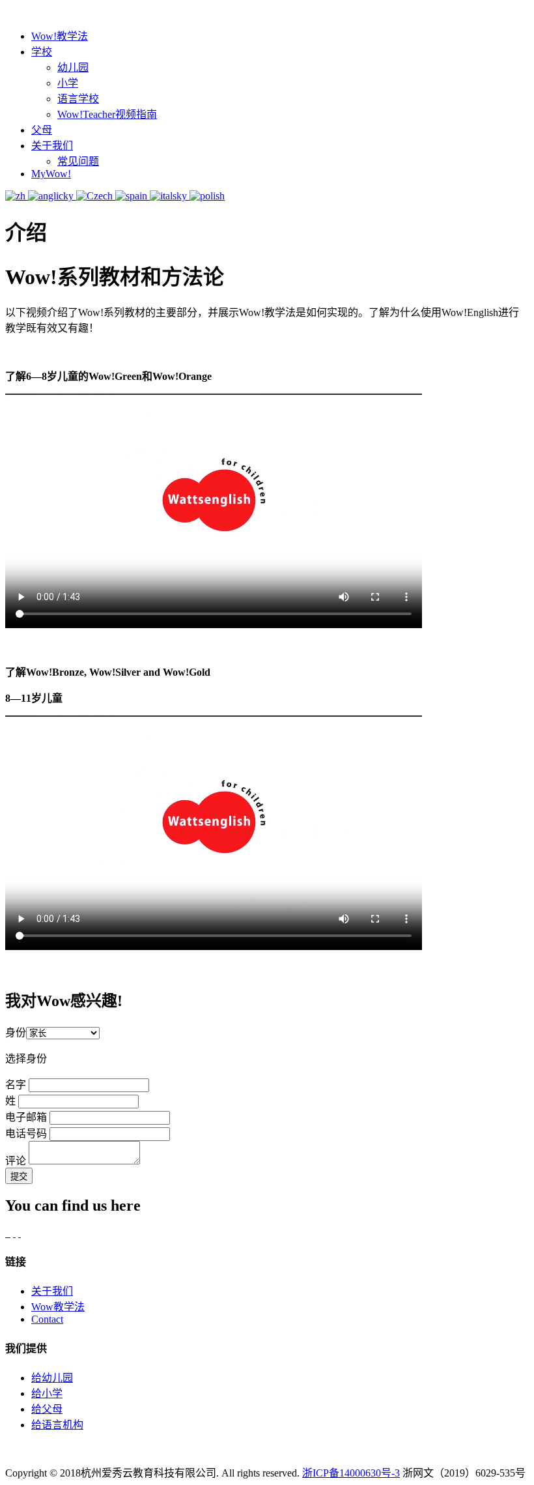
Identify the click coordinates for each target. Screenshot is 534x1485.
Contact (47, 1319)
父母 (41, 130)
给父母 (47, 1409)
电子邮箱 (26, 1117)
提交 (18, 1176)
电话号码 (26, 1133)
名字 (15, 1084)
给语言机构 (57, 1424)
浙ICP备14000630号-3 (351, 1472)
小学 (67, 83)
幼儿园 (73, 67)
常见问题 (78, 161)
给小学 (47, 1393)
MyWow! (51, 173)
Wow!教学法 (59, 36)
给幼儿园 (52, 1377)
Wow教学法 (58, 1306)
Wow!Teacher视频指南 (107, 114)
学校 (41, 51)
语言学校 (78, 98)
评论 (15, 1160)
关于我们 (52, 145)
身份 (15, 1032)
